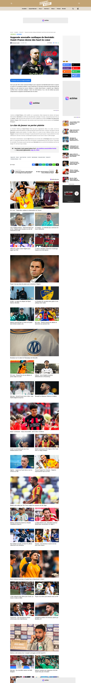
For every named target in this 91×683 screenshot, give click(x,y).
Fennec (17, 157)
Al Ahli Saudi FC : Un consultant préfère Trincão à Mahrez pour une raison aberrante (75, 147)
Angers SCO (13, 157)
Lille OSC (29, 157)
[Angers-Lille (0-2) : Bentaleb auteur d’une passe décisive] (66, 155)
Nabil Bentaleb (34, 157)
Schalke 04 (48, 157)
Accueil (11, 32)
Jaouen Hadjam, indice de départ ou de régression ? (75, 123)
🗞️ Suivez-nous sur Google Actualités (20, 80)
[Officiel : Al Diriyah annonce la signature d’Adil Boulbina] (66, 171)
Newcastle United (41, 157)
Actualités (16, 32)
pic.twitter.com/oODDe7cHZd (46, 148)
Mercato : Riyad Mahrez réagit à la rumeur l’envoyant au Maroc (74, 179)
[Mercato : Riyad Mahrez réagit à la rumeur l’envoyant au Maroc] (66, 179)
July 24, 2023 (35, 150)
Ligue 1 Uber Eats (23, 157)
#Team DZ (21, 32)
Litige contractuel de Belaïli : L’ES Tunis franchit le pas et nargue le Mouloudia (74, 131)
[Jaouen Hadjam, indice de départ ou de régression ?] (66, 123)
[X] (76, 64)
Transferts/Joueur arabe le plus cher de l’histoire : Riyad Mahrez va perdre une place (74, 163)
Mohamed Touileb (16, 42)
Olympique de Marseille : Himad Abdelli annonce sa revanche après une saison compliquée (74, 139)
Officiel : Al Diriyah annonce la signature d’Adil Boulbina (74, 171)
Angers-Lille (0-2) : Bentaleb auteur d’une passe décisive (75, 155)
